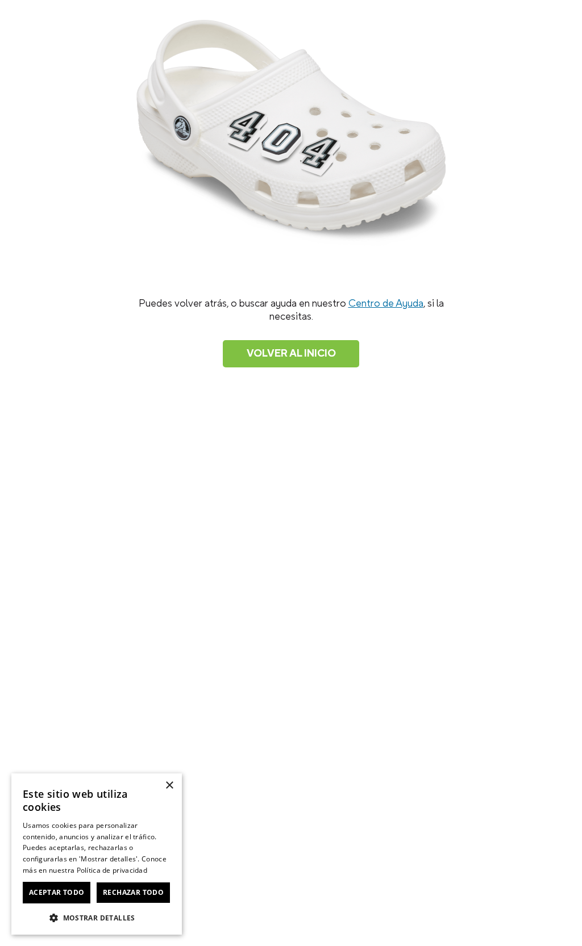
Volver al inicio (291, 353)
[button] (97, 917)
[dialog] (96, 854)
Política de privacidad (112, 870)
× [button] (169, 785)
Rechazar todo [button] (133, 892)
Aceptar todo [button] (57, 892)
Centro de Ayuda (385, 303)
